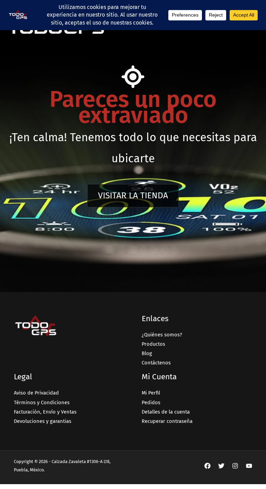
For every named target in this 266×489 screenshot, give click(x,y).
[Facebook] (207, 466)
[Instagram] (235, 466)
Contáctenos (156, 363)
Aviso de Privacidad (36, 393)
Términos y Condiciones (42, 402)
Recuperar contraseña (167, 421)
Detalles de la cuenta (166, 412)
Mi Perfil (151, 393)
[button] (133, 195)
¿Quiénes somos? (162, 335)
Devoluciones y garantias (42, 421)
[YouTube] (249, 466)
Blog (147, 353)
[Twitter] (221, 466)
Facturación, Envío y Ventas (45, 412)
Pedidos (151, 402)
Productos (153, 344)
